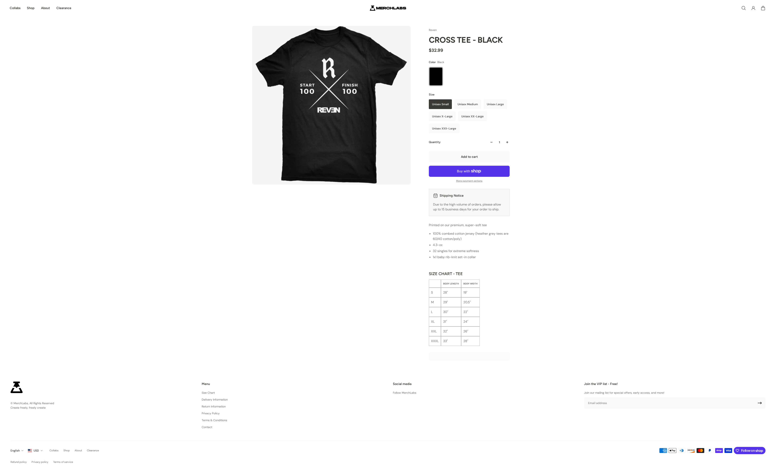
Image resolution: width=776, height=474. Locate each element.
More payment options (469, 180)
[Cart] (763, 8)
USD (36, 450)
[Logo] (388, 8)
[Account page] (753, 8)
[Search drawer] (744, 8)
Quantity (435, 142)
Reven (433, 30)
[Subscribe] (759, 403)
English (15, 450)
